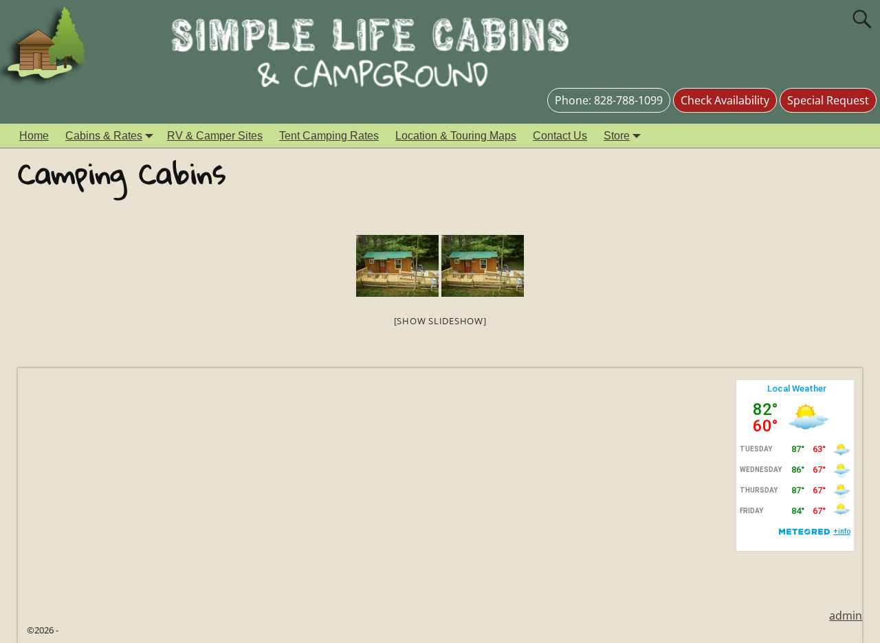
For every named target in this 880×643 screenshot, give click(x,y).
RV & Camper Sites (215, 136)
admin (845, 615)
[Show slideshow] (440, 321)
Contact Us (560, 136)
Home (34, 136)
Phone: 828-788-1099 (609, 100)
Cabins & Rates (103, 136)
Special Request (828, 100)
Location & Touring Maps (455, 136)
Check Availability (725, 100)
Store (617, 136)
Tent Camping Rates (329, 136)
